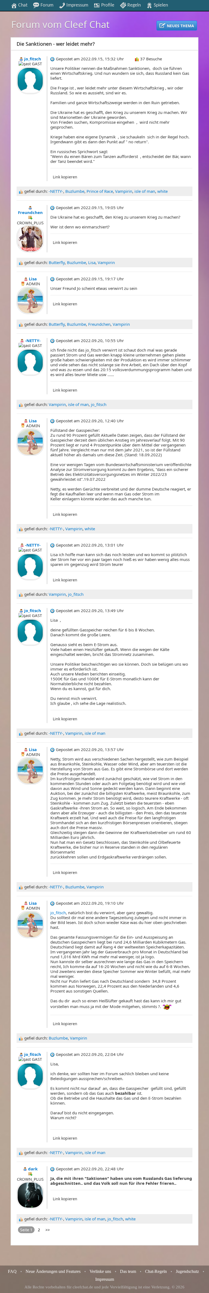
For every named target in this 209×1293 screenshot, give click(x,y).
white (162, 191)
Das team (128, 1271)
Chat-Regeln (156, 1271)
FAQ (12, 1271)
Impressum (76, 5)
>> (47, 1229)
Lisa (92, 262)
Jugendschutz (187, 1271)
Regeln (133, 5)
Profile (107, 5)
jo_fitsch (98, 404)
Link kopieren (65, 176)
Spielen (160, 5)
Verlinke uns (100, 1271)
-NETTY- (56, 191)
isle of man (144, 191)
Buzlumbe (74, 191)
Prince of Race (100, 191)
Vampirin (123, 191)
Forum (46, 5)
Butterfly (57, 262)
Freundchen (99, 324)
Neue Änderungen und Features (53, 1271)
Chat (22, 5)
